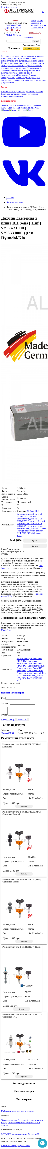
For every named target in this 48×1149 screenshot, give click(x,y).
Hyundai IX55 (7, 733)
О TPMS (5, 1134)
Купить (35, 541)
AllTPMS (35, 108)
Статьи (39, 28)
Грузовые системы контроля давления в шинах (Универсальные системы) (21, 68)
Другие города (34, 32)
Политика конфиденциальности (15, 1145)
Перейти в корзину (9, 7)
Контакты (28, 37)
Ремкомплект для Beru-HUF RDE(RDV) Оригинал (29, 515)
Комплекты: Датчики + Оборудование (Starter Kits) (19, 76)
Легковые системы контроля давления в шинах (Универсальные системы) (22, 64)
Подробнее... (7, 630)
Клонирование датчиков (12, 96)
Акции (40, 20)
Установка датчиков (18, 1134)
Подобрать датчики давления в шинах (18, 58)
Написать (22, 719)
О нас (33, 28)
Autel (23, 108)
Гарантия (41, 25)
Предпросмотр (8, 719)
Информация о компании (12, 1111)
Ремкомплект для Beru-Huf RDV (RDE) (21, 947)
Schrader (5, 105)
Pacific (28, 105)
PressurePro (20, 105)
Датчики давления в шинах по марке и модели (22, 56)
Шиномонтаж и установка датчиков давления (22, 91)
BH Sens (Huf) (14, 108)
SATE (11, 105)
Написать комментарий (12, 693)
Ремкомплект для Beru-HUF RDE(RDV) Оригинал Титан (30, 524)
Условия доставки (9, 1120)
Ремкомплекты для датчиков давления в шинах (22, 61)
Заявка (35, 546)
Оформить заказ (33, 48)
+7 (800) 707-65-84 (12, 28)
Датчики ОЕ (33, 1134)
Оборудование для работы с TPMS (25, 70)
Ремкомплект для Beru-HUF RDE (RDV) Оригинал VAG (30, 533)
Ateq (28, 108)
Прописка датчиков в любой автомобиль (19, 94)
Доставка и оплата (36, 24)
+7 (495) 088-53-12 (12, 25)
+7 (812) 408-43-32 (12, 35)
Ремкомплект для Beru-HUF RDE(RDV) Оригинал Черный (31, 520)
